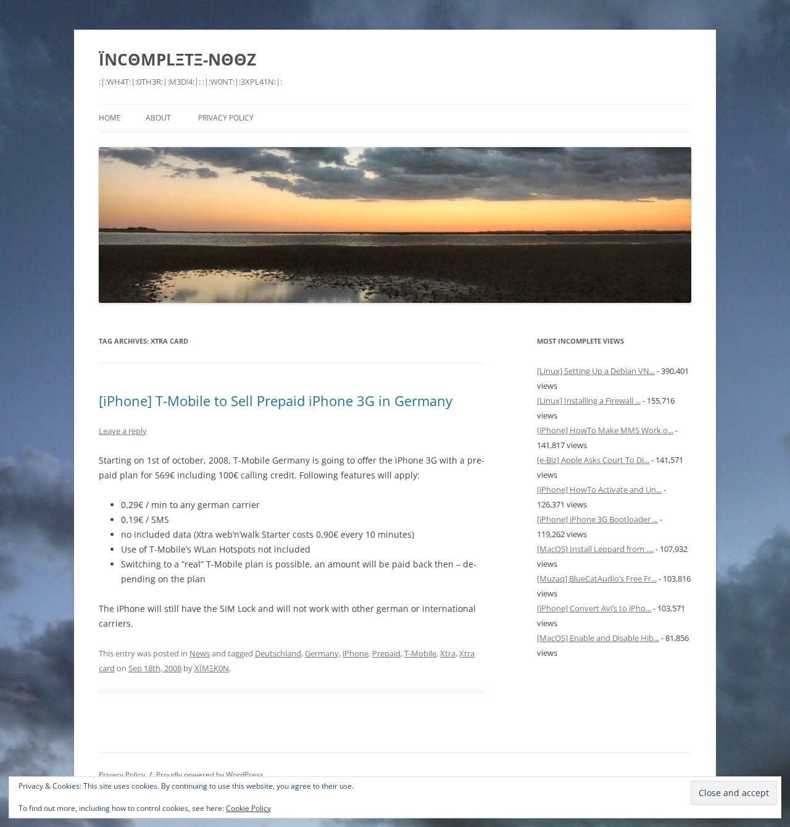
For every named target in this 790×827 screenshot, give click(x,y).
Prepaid (386, 653)
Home (110, 117)
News (199, 653)
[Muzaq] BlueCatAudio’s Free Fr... (597, 578)
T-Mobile (420, 653)
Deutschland (278, 653)
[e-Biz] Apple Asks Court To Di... (593, 459)
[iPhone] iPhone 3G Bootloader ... (597, 519)
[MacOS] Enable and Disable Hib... (598, 637)
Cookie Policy (248, 808)
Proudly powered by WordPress (210, 775)
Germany (322, 653)
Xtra (447, 653)
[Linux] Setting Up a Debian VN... (596, 370)
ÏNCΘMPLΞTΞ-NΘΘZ (177, 59)
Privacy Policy (226, 117)
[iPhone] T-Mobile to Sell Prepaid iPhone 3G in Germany (275, 400)
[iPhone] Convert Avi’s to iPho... (594, 608)
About (158, 117)
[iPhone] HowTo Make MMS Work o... (605, 430)
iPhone (355, 653)
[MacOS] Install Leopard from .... (595, 548)
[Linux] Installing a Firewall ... (589, 400)
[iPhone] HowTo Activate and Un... (599, 489)
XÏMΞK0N (211, 668)
